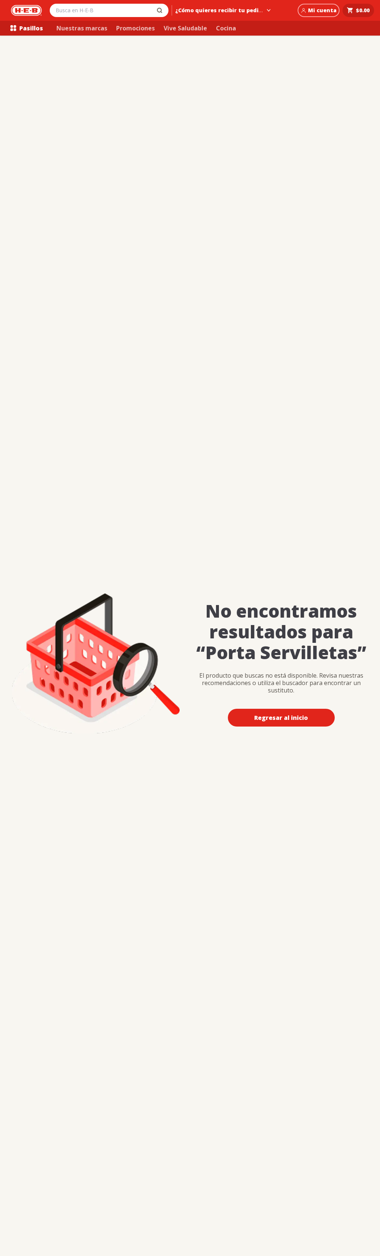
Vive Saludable (185, 28)
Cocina (226, 28)
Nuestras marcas (81, 28)
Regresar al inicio (281, 718)
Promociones (135, 28)
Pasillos (31, 28)
